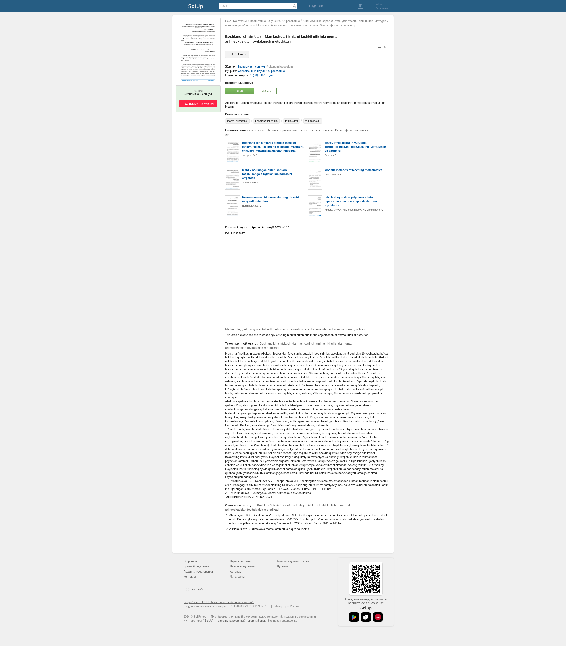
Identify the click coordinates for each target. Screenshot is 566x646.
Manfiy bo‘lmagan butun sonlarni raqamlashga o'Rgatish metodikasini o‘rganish (267, 174)
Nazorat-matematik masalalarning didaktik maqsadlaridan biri (271, 199)
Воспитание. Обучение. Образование (275, 21)
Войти (378, 4)
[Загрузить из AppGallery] (378, 617)
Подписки (316, 6)
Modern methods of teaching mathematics (353, 170)
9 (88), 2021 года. (261, 75)
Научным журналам (243, 566)
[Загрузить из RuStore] (366, 617)
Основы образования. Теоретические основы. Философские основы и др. (307, 25)
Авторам (235, 571)
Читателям (237, 576)
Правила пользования (198, 571)
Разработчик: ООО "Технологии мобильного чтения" (219, 602)
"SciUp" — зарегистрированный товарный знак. (234, 620)
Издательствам (240, 561)
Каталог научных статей (292, 561)
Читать (239, 90)
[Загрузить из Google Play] (354, 617)
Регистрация (382, 8)
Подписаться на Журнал (198, 103)
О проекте (190, 561)
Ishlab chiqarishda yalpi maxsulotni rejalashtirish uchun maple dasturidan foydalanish (351, 201)
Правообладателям (196, 566)
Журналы (282, 566)
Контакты (190, 576)
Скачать (266, 90)
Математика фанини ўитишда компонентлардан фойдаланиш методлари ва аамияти (355, 146)
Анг (386, 47)
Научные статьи (236, 21)
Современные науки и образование (261, 71)
